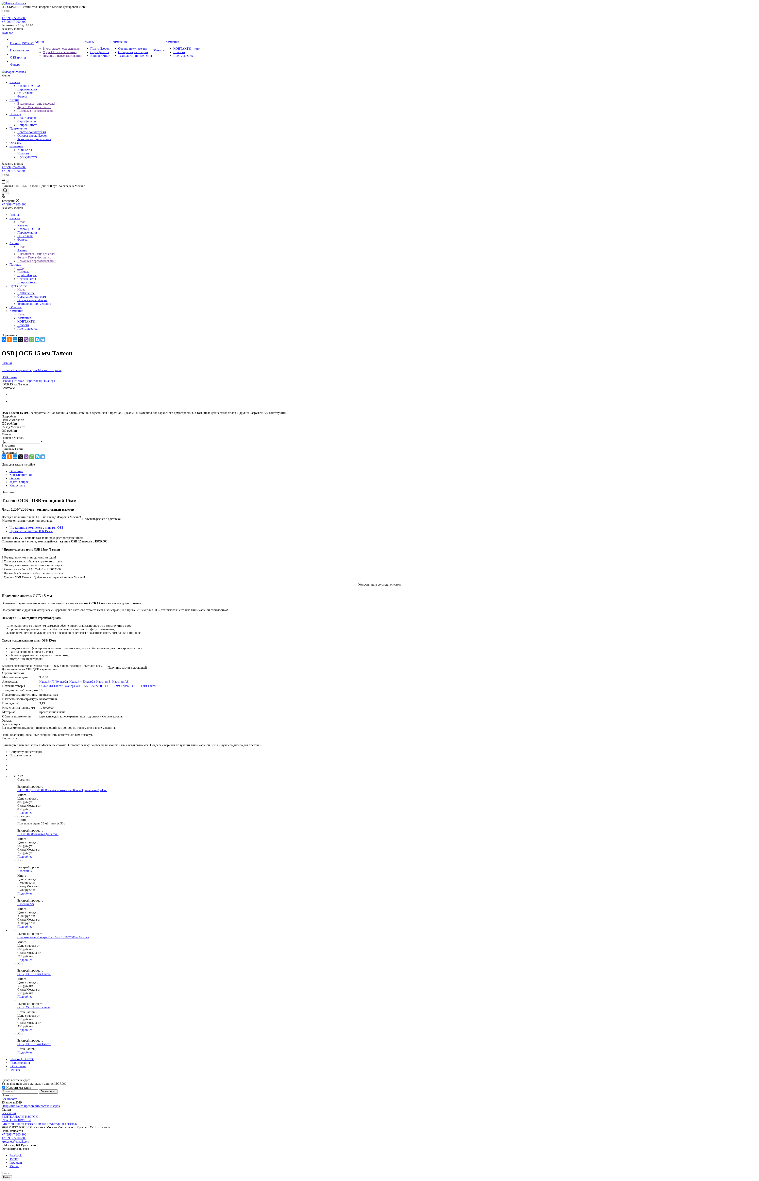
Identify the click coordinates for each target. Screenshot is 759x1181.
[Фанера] (22, 61)
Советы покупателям (31, 132)
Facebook (15, 1155)
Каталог (14, 82)
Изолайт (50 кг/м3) (82, 681)
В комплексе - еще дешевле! (36, 103)
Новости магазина (18, 1087)
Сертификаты (26, 121)
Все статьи (9, 1113)
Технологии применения (34, 139)
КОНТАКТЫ (26, 149)
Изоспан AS (120, 681)
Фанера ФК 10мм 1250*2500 (84, 686)
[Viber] (26, 339)
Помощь (15, 114)
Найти (6, 1177)
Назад (21, 221)
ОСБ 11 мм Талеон (144, 686)
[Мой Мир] (15, 339)
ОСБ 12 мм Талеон (117, 686)
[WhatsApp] (31, 339)
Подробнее (24, 812)
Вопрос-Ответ (27, 125)
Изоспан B (103, 681)
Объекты (15, 142)
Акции (14, 100)
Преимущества (27, 157)
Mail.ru (14, 1166)
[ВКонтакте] (4, 339)
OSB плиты (25, 93)
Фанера (22, 96)
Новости (23, 153)
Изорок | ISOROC (29, 85)
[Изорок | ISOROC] (22, 40)
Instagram (15, 1162)
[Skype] (37, 339)
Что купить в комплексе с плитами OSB (36, 527)
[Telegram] (42, 339)
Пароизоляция (27, 89)
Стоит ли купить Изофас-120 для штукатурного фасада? (39, 1123)
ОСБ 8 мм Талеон (51, 686)
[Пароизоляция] (22, 47)
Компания (16, 146)
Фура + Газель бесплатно (34, 107)
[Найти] (3, 15)
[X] (20, 339)
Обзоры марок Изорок (32, 135)
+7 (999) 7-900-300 (14, 18)
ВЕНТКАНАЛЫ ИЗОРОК (20, 1116)
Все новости (10, 1099)
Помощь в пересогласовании (36, 110)
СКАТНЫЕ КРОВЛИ (16, 1120)
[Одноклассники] (9, 339)
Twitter (13, 1159)
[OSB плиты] (22, 54)
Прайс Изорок (27, 117)
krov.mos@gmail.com (15, 1141)
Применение (18, 128)
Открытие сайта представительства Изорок (31, 1106)
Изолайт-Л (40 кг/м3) (53, 681)
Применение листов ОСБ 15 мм (31, 531)
